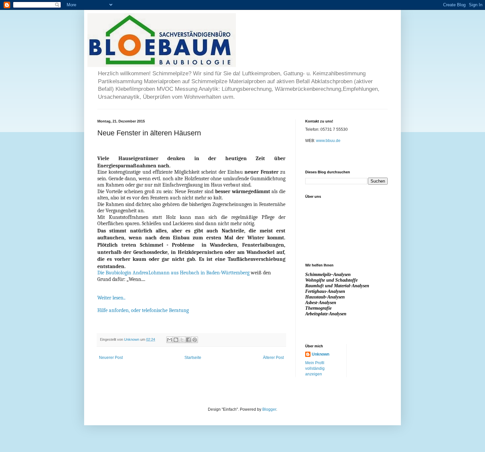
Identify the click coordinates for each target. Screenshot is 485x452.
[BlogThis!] (176, 339)
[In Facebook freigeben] (188, 339)
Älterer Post (273, 357)
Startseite (192, 357)
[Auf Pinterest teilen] (194, 339)
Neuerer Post (111, 357)
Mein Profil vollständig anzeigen (315, 368)
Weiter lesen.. (112, 298)
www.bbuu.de (328, 140)
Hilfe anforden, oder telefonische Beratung (143, 310)
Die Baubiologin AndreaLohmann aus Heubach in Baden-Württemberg (173, 273)
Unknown (320, 354)
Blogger (269, 409)
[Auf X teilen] (182, 339)
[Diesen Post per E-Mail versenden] (169, 339)
